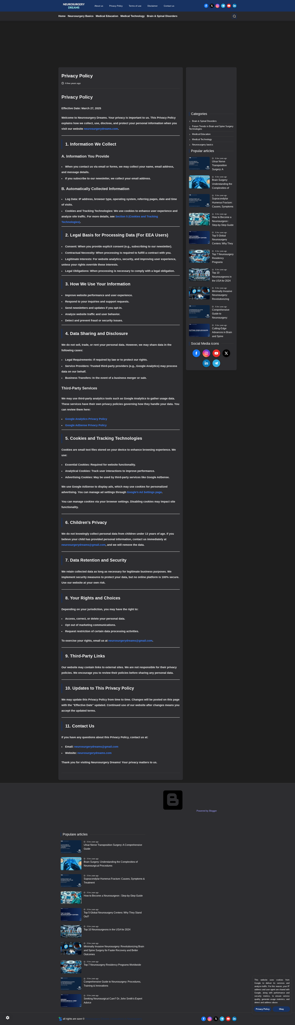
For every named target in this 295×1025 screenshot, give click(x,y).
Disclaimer (153, 6)
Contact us (169, 6)
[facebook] (206, 6)
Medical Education (107, 16)
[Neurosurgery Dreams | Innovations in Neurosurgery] (73, 6)
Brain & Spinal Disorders (162, 16)
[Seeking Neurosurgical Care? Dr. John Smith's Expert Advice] (71, 1000)
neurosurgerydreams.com (101, 128)
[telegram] (223, 6)
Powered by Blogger (206, 810)
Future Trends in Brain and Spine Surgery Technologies (211, 127)
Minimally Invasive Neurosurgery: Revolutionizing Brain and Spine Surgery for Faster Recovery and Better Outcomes (222, 295)
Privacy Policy (116, 6)
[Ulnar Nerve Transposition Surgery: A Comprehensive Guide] (199, 163)
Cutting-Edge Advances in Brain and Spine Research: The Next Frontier (222, 332)
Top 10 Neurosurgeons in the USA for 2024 (222, 276)
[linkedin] (234, 6)
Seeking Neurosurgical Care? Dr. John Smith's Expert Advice (113, 1000)
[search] (234, 16)
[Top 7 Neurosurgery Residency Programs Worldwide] (199, 256)
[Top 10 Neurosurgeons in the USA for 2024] (199, 274)
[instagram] (217, 6)
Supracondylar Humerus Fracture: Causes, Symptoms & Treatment (222, 203)
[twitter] (212, 6)
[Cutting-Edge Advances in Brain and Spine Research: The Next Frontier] (199, 330)
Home (61, 16)
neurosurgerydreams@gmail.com (83, 544)
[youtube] (229, 6)
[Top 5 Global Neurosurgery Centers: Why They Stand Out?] (199, 237)
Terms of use (135, 6)
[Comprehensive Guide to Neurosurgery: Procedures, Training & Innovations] (199, 311)
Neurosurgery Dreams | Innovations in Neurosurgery (113, 1018)
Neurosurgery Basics (80, 16)
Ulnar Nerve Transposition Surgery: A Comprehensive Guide (220, 166)
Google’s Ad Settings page (144, 492)
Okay (281, 1009)
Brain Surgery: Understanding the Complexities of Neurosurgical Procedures (222, 184)
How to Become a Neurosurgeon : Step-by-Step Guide (223, 221)
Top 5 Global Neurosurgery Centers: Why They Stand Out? (222, 240)
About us (98, 6)
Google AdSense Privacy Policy (86, 425)
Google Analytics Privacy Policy (86, 418)
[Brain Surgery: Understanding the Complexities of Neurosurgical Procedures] (199, 181)
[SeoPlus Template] (60, 1019)
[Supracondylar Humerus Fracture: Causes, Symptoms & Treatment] (199, 200)
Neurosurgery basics (202, 144)
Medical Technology (132, 16)
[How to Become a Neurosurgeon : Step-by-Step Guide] (199, 219)
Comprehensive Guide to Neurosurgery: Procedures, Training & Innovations (220, 314)
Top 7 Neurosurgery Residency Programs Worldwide (223, 258)
